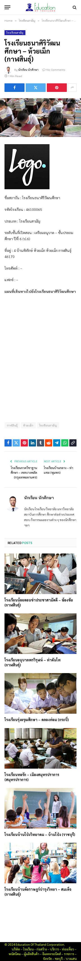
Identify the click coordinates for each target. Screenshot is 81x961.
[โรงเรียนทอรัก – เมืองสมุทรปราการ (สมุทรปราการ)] (40, 748)
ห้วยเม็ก (28, 425)
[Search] (74, 7)
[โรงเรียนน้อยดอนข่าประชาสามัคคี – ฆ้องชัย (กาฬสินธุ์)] (40, 573)
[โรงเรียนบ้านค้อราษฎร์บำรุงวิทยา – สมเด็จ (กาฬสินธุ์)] (40, 863)
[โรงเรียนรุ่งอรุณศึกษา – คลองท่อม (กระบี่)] (40, 693)
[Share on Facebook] (14, 87)
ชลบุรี (59, 958)
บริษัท (16, 949)
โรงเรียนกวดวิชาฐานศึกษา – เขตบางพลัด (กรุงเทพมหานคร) (24, 472)
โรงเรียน (28, 949)
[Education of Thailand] (40, 7)
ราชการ (69, 954)
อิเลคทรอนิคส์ (51, 954)
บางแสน (71, 958)
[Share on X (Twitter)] (36, 87)
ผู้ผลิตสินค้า (31, 954)
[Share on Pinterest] (57, 87)
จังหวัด (47, 958)
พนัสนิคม (15, 954)
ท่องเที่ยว (68, 949)
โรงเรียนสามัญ (15, 32)
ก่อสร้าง (42, 949)
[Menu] (7, 7)
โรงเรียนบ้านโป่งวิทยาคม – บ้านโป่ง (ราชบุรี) (39, 834)
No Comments (55, 69)
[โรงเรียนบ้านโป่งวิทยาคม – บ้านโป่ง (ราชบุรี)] (40, 808)
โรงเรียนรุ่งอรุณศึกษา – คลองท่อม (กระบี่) (36, 719)
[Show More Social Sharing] (72, 87)
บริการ (54, 949)
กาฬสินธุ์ (12, 425)
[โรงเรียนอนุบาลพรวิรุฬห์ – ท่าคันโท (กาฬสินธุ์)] (40, 633)
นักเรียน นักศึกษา (28, 69)
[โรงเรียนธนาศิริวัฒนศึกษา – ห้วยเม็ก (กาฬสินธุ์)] (40, 117)
